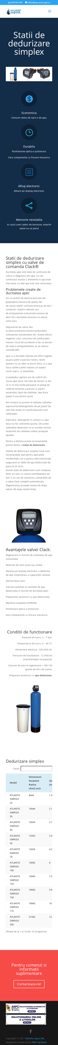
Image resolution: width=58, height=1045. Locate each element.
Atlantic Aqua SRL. (35, 1038)
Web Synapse (39, 1042)
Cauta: (16, 768)
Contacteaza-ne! (29, 984)
